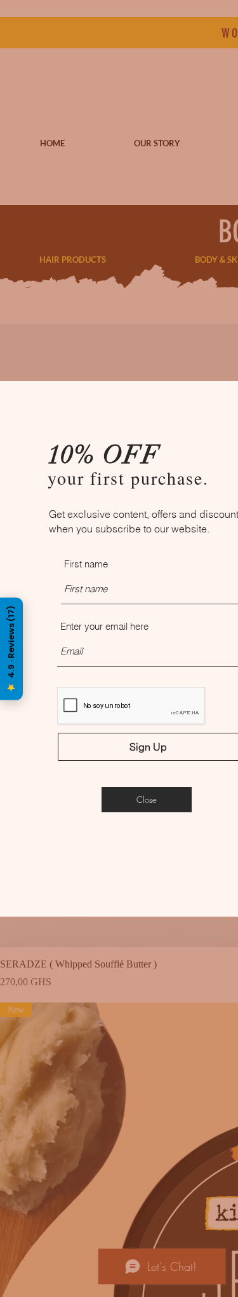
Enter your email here (104, 626)
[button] (147, 799)
